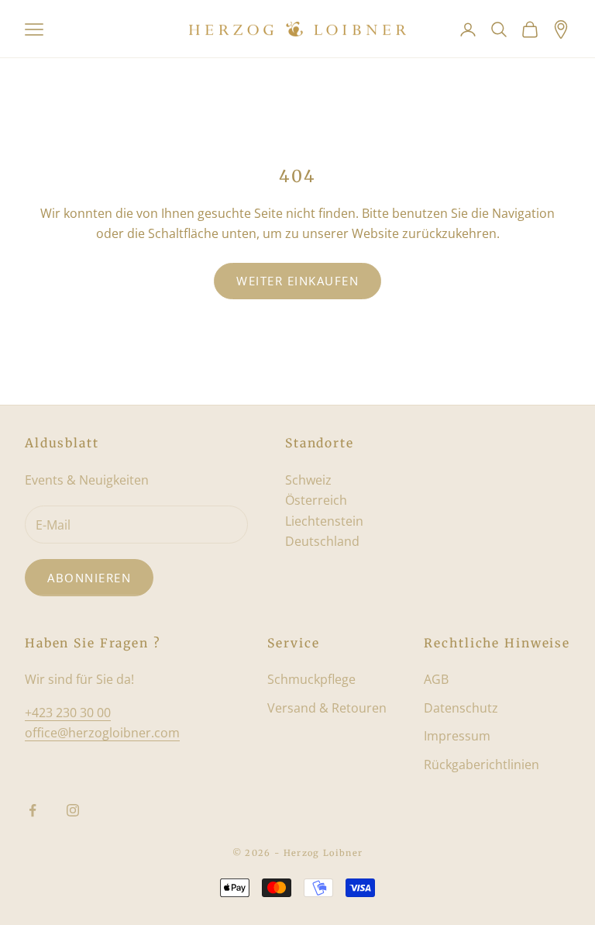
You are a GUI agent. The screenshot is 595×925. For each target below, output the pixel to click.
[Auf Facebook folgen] (32, 810)
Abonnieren (89, 577)
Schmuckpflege (311, 679)
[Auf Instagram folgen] (73, 810)
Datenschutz (461, 707)
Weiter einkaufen (297, 280)
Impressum (457, 735)
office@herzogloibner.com (102, 732)
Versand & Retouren (327, 707)
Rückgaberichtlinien (481, 764)
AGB (436, 679)
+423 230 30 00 (68, 712)
